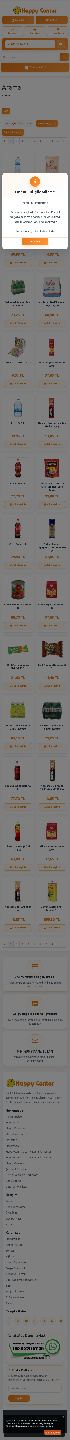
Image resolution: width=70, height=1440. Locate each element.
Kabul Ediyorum (52, 1432)
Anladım (35, 241)
